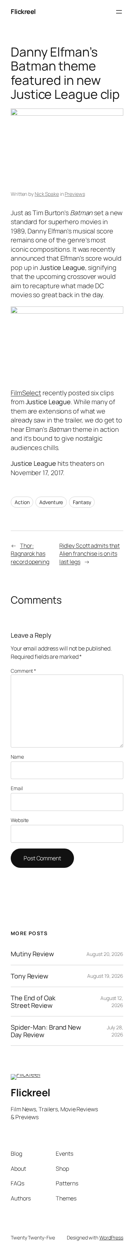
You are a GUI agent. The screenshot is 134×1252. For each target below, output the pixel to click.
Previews (75, 193)
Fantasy (82, 502)
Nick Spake (47, 193)
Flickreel (23, 11)
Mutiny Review (32, 953)
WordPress (111, 1237)
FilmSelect (26, 392)
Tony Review (29, 976)
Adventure (51, 502)
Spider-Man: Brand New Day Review (46, 1031)
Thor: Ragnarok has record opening (30, 554)
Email (17, 788)
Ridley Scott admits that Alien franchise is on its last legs (89, 554)
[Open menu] (119, 12)
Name (17, 756)
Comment (23, 670)
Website (20, 820)
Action (22, 502)
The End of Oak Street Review (33, 1001)
